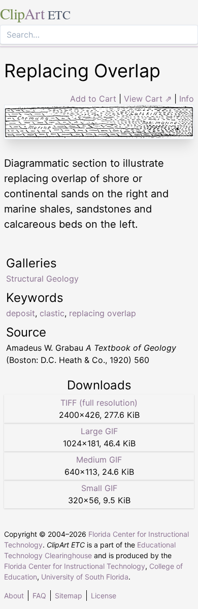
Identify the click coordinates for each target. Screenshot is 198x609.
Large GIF (99, 431)
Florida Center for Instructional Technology (74, 566)
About (14, 595)
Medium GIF (99, 459)
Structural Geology (42, 278)
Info (186, 99)
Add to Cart (93, 99)
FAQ (39, 595)
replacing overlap (102, 313)
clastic (52, 313)
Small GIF (99, 488)
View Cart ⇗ (148, 99)
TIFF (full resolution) (99, 403)
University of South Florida (84, 576)
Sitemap (68, 595)
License (103, 595)
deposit (20, 313)
